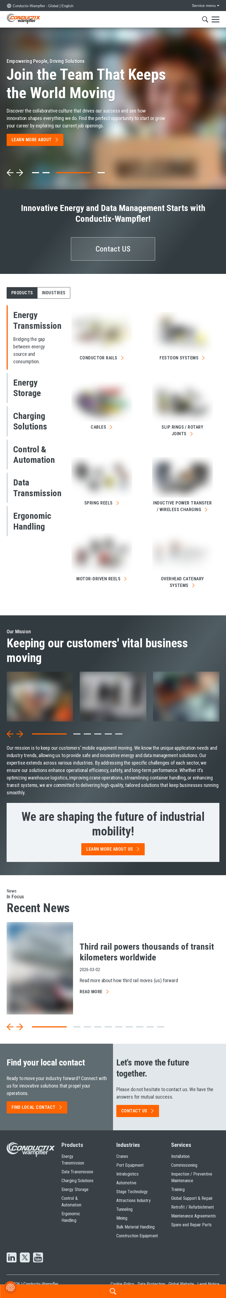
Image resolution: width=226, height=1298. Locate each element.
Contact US (113, 248)
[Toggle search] (205, 19)
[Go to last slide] (10, 734)
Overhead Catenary (182, 582)
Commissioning (184, 1165)
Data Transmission (77, 1171)
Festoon (179, 357)
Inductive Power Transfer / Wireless (182, 506)
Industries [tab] (54, 292)
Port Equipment (130, 1165)
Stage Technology (132, 1191)
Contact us (134, 1110)
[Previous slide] (10, 172)
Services (181, 1145)
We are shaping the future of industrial (113, 824)
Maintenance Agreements (193, 1216)
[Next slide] (19, 734)
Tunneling (124, 1209)
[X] (25, 1258)
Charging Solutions (77, 1180)
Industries (128, 1145)
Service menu (204, 5)
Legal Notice (208, 1284)
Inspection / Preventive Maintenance (191, 1177)
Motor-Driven (98, 578)
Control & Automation (71, 1202)
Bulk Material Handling (135, 1227)
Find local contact (34, 1107)
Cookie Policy (122, 1284)
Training (178, 1189)
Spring (98, 503)
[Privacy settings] (10, 1287)
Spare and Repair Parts (191, 1224)
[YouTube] (38, 1258)
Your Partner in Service (78, 83)
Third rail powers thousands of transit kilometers (147, 951)
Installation (180, 1156)
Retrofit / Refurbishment (192, 1207)
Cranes (122, 1156)
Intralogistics (127, 1174)
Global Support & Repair (192, 1198)
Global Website (181, 1284)
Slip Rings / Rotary (182, 430)
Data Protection (151, 1284)
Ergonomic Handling (70, 1217)
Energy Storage (74, 1189)
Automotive (126, 1182)
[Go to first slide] (19, 172)
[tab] (35, 172)
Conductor (98, 357)
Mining (121, 1218)
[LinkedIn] (12, 1258)
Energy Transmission (72, 1160)
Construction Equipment (137, 1235)
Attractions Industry (133, 1200)
